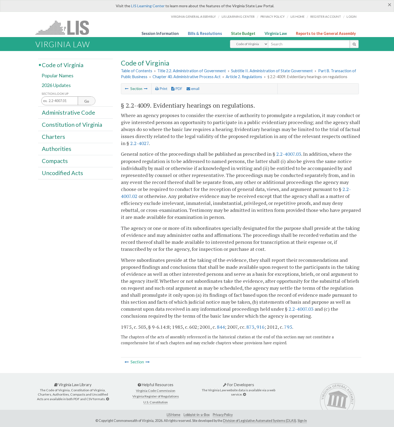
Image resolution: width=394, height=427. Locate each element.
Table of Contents (136, 70)
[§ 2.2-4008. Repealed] (127, 88)
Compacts (55, 160)
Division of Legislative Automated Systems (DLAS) (259, 421)
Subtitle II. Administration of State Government (272, 70)
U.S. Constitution (155, 402)
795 (288, 327)
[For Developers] (244, 394)
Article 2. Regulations (244, 76)
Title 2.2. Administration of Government (191, 70)
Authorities (56, 148)
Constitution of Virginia (72, 124)
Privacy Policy (273, 16)
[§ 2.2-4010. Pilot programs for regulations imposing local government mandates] (146, 88)
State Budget (243, 33)
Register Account (325, 16)
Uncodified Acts (62, 172)
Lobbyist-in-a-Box (197, 415)
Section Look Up (55, 93)
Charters (53, 136)
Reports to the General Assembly (326, 33)
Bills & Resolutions (205, 33)
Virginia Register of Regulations (155, 396)
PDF (178, 88)
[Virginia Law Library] (107, 399)
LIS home (298, 16)
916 (261, 327)
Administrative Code (68, 112)
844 (221, 327)
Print (163, 88)
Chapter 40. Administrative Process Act (187, 76)
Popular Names (57, 76)
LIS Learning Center (148, 5)
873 (250, 327)
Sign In (302, 421)
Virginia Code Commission (155, 391)
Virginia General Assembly (193, 16)
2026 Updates (56, 85)
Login (351, 16)
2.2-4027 (139, 143)
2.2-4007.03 (288, 154)
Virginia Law (276, 33)
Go (86, 101)
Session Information (160, 33)
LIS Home (173, 415)
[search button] (354, 44)
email (194, 88)
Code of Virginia (62, 64)
